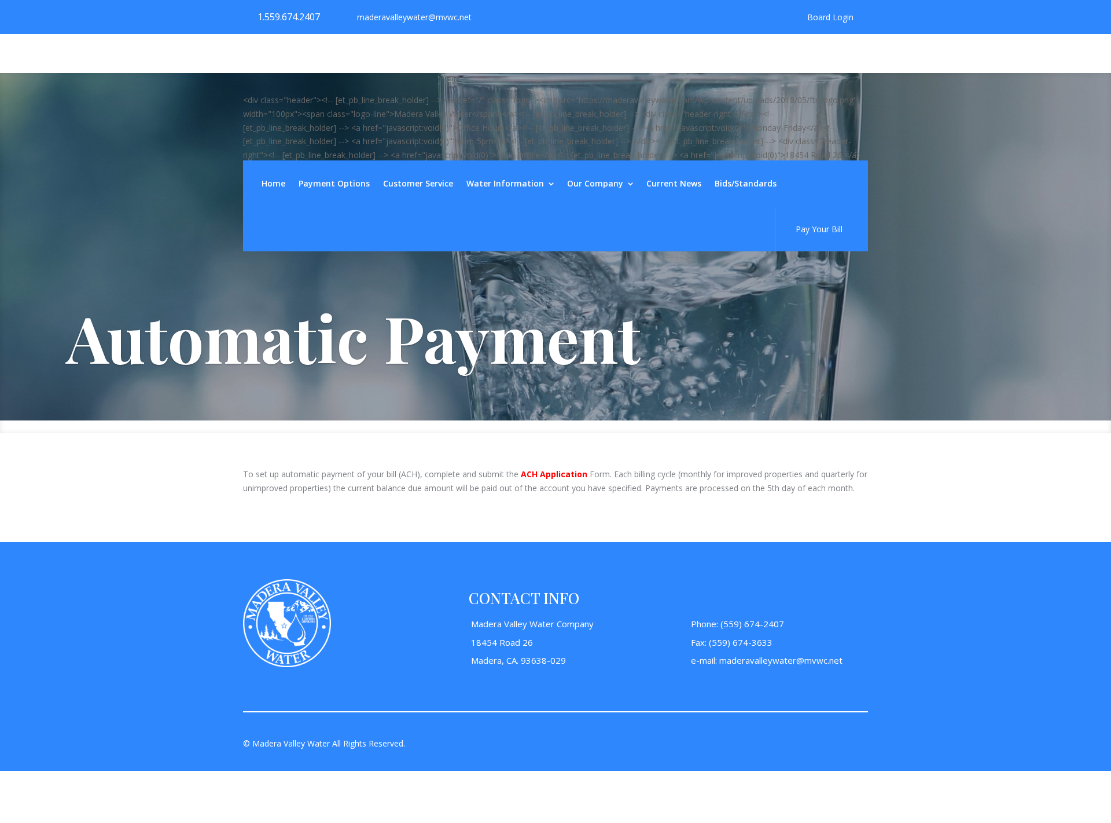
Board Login (830, 17)
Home (273, 184)
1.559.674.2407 (288, 16)
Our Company (595, 184)
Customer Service (418, 184)
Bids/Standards (746, 184)
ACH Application (554, 474)
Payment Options (334, 184)
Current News (673, 184)
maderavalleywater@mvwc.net (781, 660)
